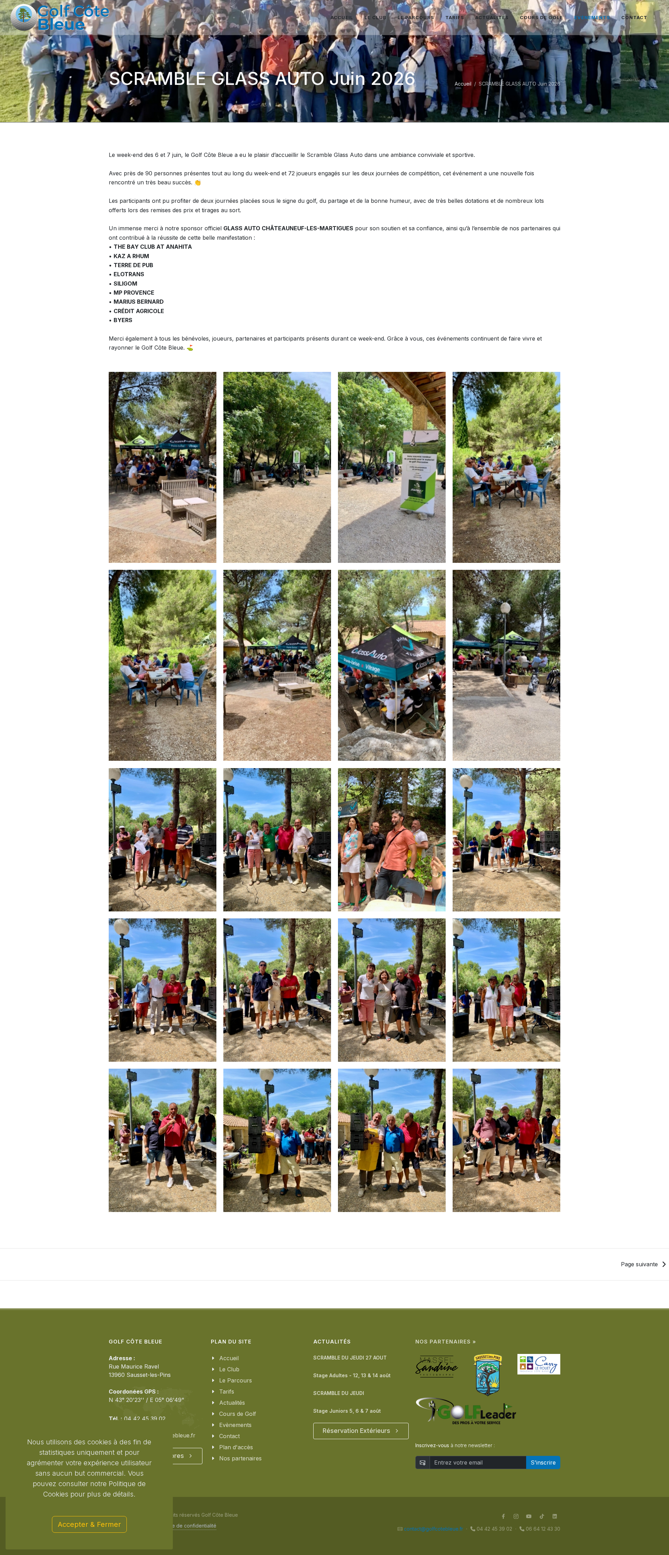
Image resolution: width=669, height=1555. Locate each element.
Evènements (235, 1424)
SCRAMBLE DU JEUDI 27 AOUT (350, 1358)
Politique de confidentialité (185, 1526)
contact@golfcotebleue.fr (433, 1529)
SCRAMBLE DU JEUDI (338, 1393)
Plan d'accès (236, 1447)
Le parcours (416, 17)
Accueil (463, 84)
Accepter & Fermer (89, 1524)
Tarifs (226, 1391)
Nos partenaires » (445, 1342)
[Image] (163, 468)
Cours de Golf (237, 1413)
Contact (229, 1436)
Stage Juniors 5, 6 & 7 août (347, 1411)
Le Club (229, 1369)
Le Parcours (235, 1380)
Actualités (232, 1402)
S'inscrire (543, 1462)
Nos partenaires (240, 1458)
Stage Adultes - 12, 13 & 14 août (352, 1375)
